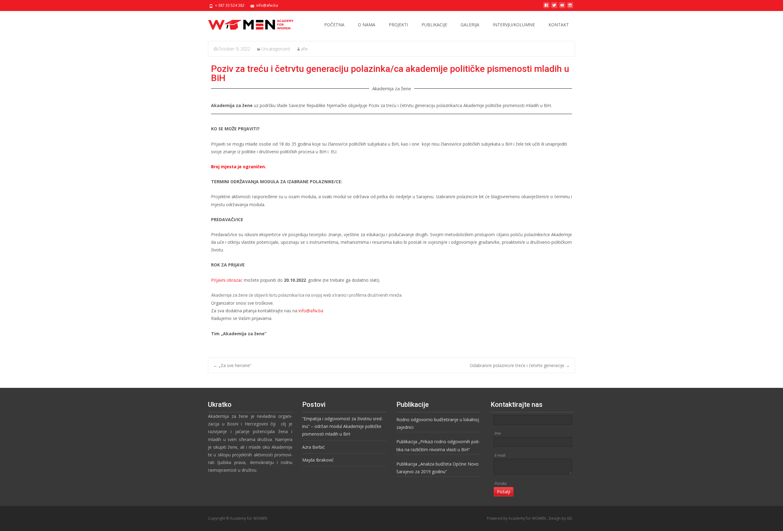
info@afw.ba (311, 311)
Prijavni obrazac (227, 280)
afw (304, 49)
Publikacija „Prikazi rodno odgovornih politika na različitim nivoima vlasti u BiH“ (438, 445)
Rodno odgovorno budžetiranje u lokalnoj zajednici (437, 423)
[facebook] (546, 7)
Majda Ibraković (318, 460)
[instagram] (570, 7)
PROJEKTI (398, 25)
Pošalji (503, 492)
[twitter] (554, 7)
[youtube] (562, 7)
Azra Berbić (313, 447)
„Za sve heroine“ (232, 365)
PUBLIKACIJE (434, 25)
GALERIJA (470, 25)
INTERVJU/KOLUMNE (514, 25)
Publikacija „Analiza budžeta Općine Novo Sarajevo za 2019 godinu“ (437, 467)
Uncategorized (275, 49)
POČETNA (334, 25)
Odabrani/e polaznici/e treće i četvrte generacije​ (520, 365)
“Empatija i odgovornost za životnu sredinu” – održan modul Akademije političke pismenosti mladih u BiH (342, 426)
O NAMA (366, 25)
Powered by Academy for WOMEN (517, 518)
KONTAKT (558, 25)
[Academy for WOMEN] (246, 23)
